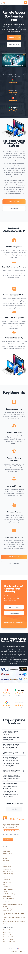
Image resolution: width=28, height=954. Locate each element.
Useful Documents (8, 889)
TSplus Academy (7, 896)
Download (8, 839)
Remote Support (7, 869)
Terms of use (13, 951)
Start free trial (14, 557)
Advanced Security (8, 871)
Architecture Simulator (9, 898)
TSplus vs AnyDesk (8, 932)
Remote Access (7, 866)
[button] (25, 2)
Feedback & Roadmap (9, 894)
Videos (5, 884)
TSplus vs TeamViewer (9, 937)
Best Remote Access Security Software (14, 921)
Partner (5, 858)
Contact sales (14, 208)
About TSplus (6, 851)
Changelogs (6, 891)
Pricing (4, 849)
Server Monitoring (8, 873)
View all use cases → (9, 924)
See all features (14, 563)
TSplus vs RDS (7, 934)
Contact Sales (14, 44)
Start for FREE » (14, 607)
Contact (5, 856)
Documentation (7, 879)
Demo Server (6, 887)
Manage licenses (7, 853)
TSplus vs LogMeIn (8, 939)
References (6, 860)
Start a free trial (14, 201)
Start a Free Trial (14, 37)
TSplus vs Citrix (7, 930)
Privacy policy (22, 951)
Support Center (7, 882)
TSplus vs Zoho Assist (9, 941)
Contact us (14, 809)
